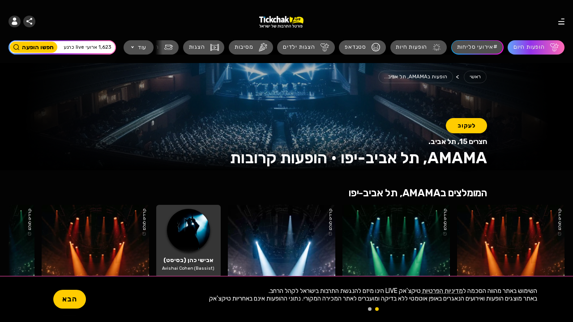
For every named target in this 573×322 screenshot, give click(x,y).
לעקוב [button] (466, 125)
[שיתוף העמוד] (29, 22)
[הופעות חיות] (418, 47)
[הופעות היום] (536, 47)
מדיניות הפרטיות (442, 291)
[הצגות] (204, 47)
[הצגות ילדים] (306, 47)
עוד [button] (142, 47)
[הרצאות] (156, 47)
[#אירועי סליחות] (477, 47)
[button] (15, 22)
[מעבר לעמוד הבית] (281, 21)
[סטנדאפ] (362, 47)
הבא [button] (69, 299)
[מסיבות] (251, 47)
